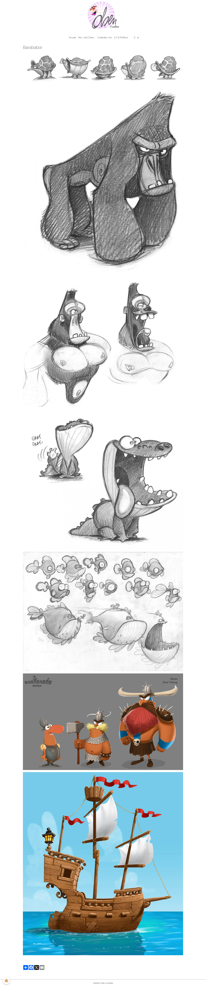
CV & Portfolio (121, 37)
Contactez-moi (104, 37)
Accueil (72, 37)
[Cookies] (6, 980)
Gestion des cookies (103, 983)
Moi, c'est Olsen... (86, 37)
